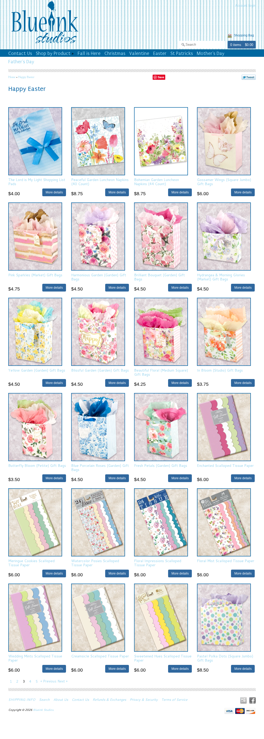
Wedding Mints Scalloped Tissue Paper (35, 658)
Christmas (114, 53)
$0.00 (249, 45)
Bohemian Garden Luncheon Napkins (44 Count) (156, 181)
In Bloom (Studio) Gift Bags (220, 370)
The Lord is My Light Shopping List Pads (36, 181)
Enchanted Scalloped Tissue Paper (225, 465)
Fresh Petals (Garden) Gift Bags (160, 465)
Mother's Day (210, 53)
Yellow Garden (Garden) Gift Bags (36, 370)
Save (161, 77)
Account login (245, 5)
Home (11, 77)
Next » (62, 681)
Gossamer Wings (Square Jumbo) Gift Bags (224, 181)
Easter (160, 53)
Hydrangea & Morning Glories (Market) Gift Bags (221, 276)
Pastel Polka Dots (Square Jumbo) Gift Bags (225, 658)
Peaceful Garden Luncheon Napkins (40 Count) (100, 181)
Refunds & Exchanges (109, 699)
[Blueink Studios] (44, 44)
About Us (60, 699)
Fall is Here (89, 53)
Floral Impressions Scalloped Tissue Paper (157, 562)
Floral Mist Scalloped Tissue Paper (225, 560)
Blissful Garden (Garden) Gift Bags (100, 370)
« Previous (48, 681)
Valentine (139, 53)
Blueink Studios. (44, 710)
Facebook (252, 700)
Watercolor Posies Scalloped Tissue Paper (95, 562)
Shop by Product (53, 53)
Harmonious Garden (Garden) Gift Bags (98, 276)
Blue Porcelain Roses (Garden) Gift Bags (100, 467)
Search (44, 699)
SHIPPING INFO (21, 699)
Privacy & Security (144, 699)
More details (54, 192)
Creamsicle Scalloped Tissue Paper (100, 656)
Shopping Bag (244, 35)
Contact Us (20, 53)
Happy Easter (26, 77)
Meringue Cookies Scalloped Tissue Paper (31, 562)
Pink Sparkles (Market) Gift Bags (35, 275)
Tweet (249, 77)
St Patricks (181, 53)
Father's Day (21, 62)
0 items (235, 45)
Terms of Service (174, 699)
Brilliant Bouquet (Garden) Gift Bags (159, 276)
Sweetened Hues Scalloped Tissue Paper (163, 658)
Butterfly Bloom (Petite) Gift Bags (37, 465)
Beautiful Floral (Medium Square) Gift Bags (161, 372)
